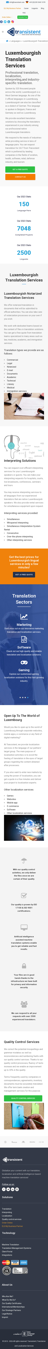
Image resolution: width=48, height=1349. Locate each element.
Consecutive (13, 533)
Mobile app (12, 802)
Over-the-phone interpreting (20, 536)
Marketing (24, 625)
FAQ (24, 13)
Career (26, 8)
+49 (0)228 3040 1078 (37, 2)
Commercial (12, 360)
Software (24, 647)
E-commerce (13, 806)
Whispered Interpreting (17, 522)
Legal (9, 363)
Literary (10, 384)
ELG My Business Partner (12, 8)
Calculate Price (22, 17)
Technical (11, 380)
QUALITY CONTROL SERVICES (23, 1098)
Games (10, 795)
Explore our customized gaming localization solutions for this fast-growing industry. (24, 677)
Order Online (6, 17)
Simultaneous (13, 519)
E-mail (10, 370)
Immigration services (17, 391)
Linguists (35, 8)
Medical (10, 387)
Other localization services (19, 813)
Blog (42, 8)
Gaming (24, 670)
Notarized (11, 367)
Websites (11, 799)
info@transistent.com (16, 2)
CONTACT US (20, 177)
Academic (11, 377)
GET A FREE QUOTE (20, 169)
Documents (12, 373)
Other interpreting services (19, 540)
